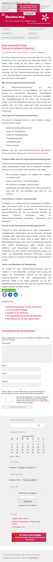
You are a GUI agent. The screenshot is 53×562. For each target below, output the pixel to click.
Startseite (6, 29)
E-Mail (5, 373)
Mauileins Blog (16, 3)
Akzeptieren (29, 14)
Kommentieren (22, 52)
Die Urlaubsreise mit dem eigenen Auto (23, 319)
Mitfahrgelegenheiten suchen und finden (24, 307)
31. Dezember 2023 (9, 52)
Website (5, 381)
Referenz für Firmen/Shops (13, 38)
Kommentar (6, 343)
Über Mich (32, 33)
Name (4, 366)
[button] (4, 294)
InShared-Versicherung (36, 153)
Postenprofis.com (18, 527)
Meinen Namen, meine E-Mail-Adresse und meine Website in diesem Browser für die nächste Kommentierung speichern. (23, 392)
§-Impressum (7, 33)
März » (17, 456)
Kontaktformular (36, 29)
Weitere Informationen (29, 11)
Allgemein (41, 52)
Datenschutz (33, 38)
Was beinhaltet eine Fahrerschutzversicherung (18, 47)
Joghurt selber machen (20, 518)
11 (12, 447)
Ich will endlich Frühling (17, 310)
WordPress (34, 558)
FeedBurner (33, 505)
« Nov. (11, 456)
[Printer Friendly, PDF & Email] (9, 290)
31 (43, 452)
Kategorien (13, 467)
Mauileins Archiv (15, 480)
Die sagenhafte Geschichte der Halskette (24, 316)
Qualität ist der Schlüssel (17, 313)
